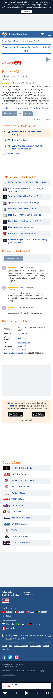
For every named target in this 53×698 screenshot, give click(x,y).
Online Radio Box (18, 33)
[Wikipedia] (46, 108)
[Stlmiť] (48, 693)
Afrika (4, 645)
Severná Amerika (21, 645)
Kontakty (48, 119)
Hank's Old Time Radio (22, 468)
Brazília (23, 624)
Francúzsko (10, 628)
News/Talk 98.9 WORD (21, 542)
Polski (7, 108)
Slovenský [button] (27, 595)
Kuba (32, 611)
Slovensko (10, 624)
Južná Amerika (35, 645)
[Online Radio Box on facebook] (4, 657)
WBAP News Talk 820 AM (22, 480)
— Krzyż (22, 208)
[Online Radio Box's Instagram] (17, 657)
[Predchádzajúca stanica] (16, 693)
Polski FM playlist (13, 153)
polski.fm (22, 338)
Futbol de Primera (19, 536)
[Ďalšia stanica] (37, 693)
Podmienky (5, 671)
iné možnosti (26, 420)
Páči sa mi (11, 113)
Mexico (21, 611)
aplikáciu (11, 405)
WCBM (14, 530)
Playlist (38, 119)
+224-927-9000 (24, 333)
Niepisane (20, 140)
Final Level (13, 666)
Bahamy (44, 611)
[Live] (48, 59)
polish (8, 79)
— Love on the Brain (22, 233)
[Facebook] (35, 108)
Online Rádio (10, 593)
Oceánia (5, 649)
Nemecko (36, 624)
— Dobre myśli (24, 202)
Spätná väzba (31, 671)
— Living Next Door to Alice (24, 196)
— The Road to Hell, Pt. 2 (24, 221)
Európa (46, 645)
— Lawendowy (21, 227)
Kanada (9, 611)
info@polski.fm (24, 343)
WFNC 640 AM (17, 499)
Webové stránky (23, 108)
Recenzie (29, 83)
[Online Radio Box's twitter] (10, 657)
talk (3, 79)
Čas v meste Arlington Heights (16, 353)
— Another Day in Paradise (24, 214)
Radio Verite (17, 505)
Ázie (10, 645)
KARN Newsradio (19, 524)
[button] (26, 693)
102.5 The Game (18, 474)
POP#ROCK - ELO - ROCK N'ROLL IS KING (27, 182)
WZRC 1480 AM (18, 493)
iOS (19, 638)
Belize (8, 615)
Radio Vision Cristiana (21, 517)
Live (29, 113)
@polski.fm (22, 346)
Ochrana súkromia (18, 671)
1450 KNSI (16, 511)
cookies (36, 2)
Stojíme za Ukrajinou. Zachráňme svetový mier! (26, 48)
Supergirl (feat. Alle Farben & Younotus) (27, 147)
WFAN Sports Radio (20, 486)
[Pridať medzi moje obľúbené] (5, 693)
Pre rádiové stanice (8, 675)
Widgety (41, 671)
